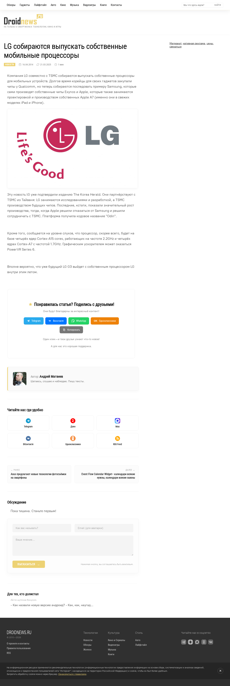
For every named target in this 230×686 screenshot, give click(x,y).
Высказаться (29, 564)
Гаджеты (25, 5)
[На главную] (32, 19)
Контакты (116, 5)
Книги (103, 5)
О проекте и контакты (18, 643)
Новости (9, 64)
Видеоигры (89, 5)
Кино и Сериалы (116, 640)
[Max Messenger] (197, 642)
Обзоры (11, 5)
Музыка (74, 5)
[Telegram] (183, 642)
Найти (217, 5)
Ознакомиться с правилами (72, 674)
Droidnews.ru (19, 632)
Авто (53, 5)
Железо (87, 649)
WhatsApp (81, 320)
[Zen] (190, 642)
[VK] (210, 642)
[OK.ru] (203, 642)
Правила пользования (18, 648)
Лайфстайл (40, 5)
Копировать (73, 329)
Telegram (36, 320)
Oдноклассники (105, 320)
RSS (9, 652)
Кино (63, 5)
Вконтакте (58, 320)
